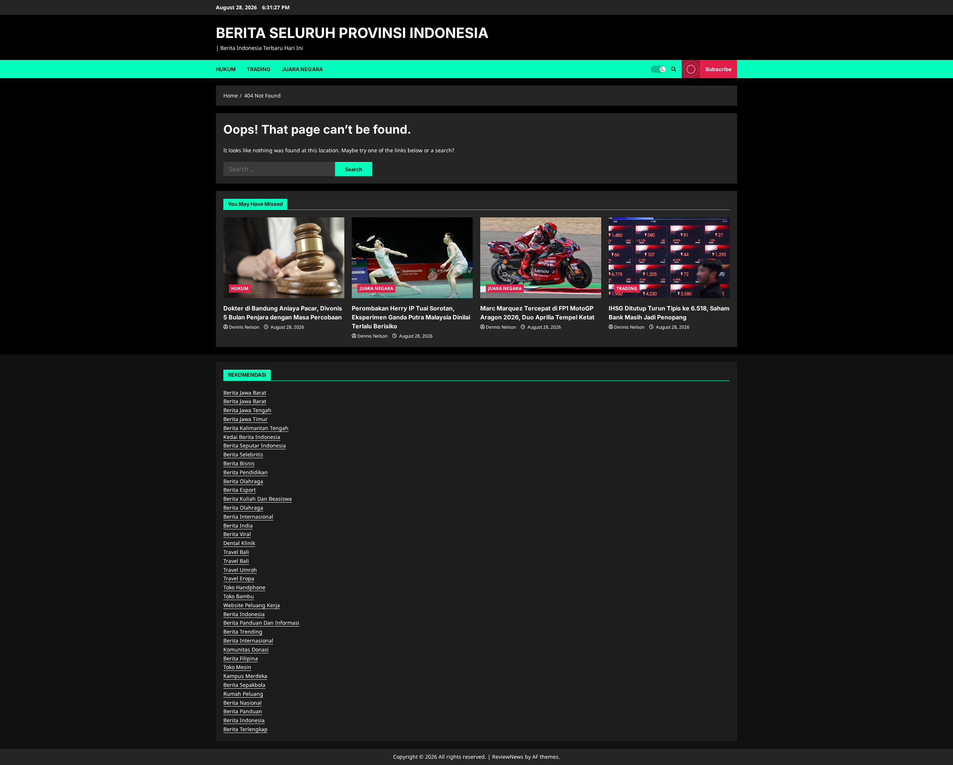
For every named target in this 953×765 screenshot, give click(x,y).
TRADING (259, 69)
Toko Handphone (244, 587)
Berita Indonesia (244, 614)
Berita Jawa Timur (245, 419)
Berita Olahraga (243, 481)
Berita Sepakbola (244, 684)
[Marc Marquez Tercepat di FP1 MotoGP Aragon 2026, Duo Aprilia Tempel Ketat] (540, 257)
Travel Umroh (240, 569)
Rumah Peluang (243, 693)
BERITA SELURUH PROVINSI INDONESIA (352, 32)
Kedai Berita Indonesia (251, 436)
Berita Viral (237, 534)
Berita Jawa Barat (244, 392)
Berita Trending (242, 631)
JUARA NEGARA (302, 69)
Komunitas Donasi (246, 649)
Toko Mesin (237, 666)
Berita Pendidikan (245, 472)
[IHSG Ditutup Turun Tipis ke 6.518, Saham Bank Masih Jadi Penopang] (669, 257)
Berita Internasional (248, 516)
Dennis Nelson (244, 327)
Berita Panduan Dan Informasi (261, 622)
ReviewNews (507, 756)
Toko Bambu (238, 596)
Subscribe (718, 69)
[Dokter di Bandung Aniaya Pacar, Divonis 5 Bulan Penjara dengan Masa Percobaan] (283, 257)
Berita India (238, 525)
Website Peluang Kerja (251, 605)
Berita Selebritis (243, 454)
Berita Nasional (242, 702)
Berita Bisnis (239, 463)
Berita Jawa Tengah (247, 410)
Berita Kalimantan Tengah (256, 427)
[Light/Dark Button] (658, 69)
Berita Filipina (240, 658)
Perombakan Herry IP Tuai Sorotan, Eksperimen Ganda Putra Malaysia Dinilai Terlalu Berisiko (411, 317)
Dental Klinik (239, 542)
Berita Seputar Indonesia (254, 445)
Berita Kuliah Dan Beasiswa (257, 498)
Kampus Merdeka (245, 675)
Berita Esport (239, 489)
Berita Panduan (242, 711)
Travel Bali (236, 551)
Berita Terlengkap (245, 729)
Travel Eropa (238, 578)
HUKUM (226, 69)
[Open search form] (673, 69)
